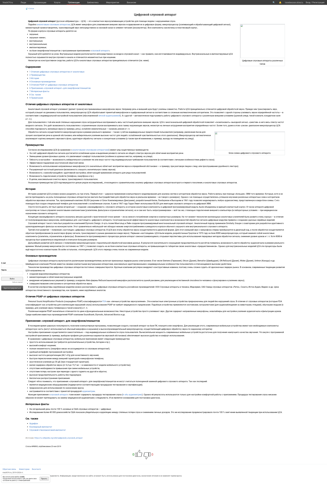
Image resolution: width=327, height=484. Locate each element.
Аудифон (33, 423)
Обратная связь (9, 469)
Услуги (57, 2)
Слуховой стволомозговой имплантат (47, 430)
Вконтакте (36, 469)
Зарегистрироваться (12, 288)
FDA (104, 301)
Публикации (74, 2)
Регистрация (318, 2)
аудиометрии (88, 391)
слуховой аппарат (100, 50)
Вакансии (131, 2)
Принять (44, 479)
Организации (40, 2)
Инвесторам (24, 469)
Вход (308, 2)
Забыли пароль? (17, 282)
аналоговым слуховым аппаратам (53, 24)
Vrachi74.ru (8, 2)
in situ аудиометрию (132, 394)
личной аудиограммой (109, 115)
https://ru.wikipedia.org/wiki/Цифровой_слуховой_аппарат (58, 438)
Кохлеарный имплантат (40, 427)
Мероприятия (112, 2)
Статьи (31, 8)
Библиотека (92, 2)
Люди (23, 2)
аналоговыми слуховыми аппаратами (90, 150)
